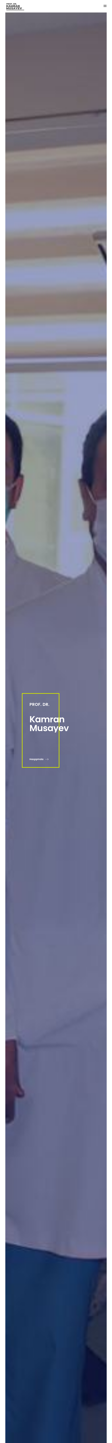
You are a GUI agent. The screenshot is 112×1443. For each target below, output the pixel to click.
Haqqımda (37, 759)
